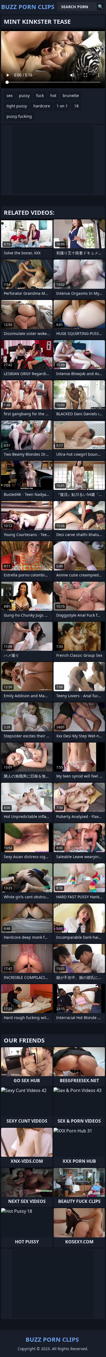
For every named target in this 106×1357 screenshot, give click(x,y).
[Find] (100, 6)
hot (53, 95)
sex (10, 95)
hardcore (41, 105)
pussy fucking (19, 116)
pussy (24, 95)
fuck (40, 95)
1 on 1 (62, 105)
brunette (71, 95)
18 (76, 105)
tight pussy (17, 105)
